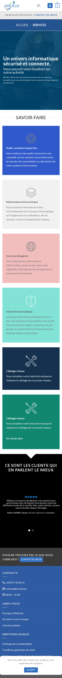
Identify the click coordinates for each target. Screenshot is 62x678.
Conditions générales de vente (18, 649)
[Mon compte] (50, 5)
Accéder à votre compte (15, 619)
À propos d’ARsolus (13, 613)
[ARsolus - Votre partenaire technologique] (18, 5)
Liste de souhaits (11, 625)
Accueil (22, 25)
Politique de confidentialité (17, 643)
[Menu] (38, 5)
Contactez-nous (45, 15)
